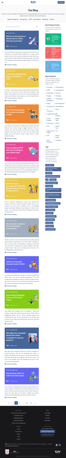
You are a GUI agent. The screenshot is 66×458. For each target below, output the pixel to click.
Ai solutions (49, 226)
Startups (49, 87)
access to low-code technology (51, 169)
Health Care (57, 127)
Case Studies (47, 413)
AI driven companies (51, 206)
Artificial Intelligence (50, 99)
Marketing (45, 19)
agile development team (52, 176)
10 (27, 403)
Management (60, 106)
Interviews (50, 123)
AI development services (52, 203)
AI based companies (51, 183)
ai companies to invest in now (52, 190)
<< (9, 403)
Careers (18, 434)
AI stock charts (50, 229)
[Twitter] (60, 445)
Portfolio (47, 415)
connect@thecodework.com (47, 434)
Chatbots (58, 140)
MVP (30, 19)
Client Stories (47, 420)
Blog (18, 436)
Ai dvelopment (50, 210)
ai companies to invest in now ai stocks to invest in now (53, 195)
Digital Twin (57, 119)
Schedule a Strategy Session (47, 431)
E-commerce (50, 110)
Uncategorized (60, 103)
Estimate (61, 2)
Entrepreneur (24, 19)
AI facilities (49, 213)
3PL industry (49, 165)
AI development (50, 200)
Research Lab (18, 431)
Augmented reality (50, 131)
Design (49, 96)
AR (48, 126)
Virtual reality (57, 136)
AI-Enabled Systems (18, 415)
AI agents (52, 179)
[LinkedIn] (56, 445)
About (18, 429)
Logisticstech (51, 114)
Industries (47, 418)
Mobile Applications (18, 418)
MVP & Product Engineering (18, 423)
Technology (59, 98)
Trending (58, 96)
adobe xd (48, 173)
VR (48, 135)
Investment (50, 106)
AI (47, 179)
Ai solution (49, 223)
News (48, 103)
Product (52, 19)
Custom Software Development (18, 413)
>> (35, 403)
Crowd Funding (49, 119)
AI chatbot (49, 186)
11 (31, 403)
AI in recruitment (50, 216)
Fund (57, 109)
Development (37, 19)
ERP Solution (57, 114)
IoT (57, 131)
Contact (18, 439)
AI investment (50, 219)
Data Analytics (49, 141)
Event (57, 123)
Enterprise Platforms (18, 420)
